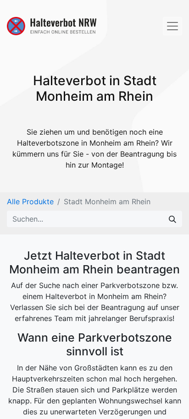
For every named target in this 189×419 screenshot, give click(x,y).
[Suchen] (172, 219)
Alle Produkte (30, 201)
